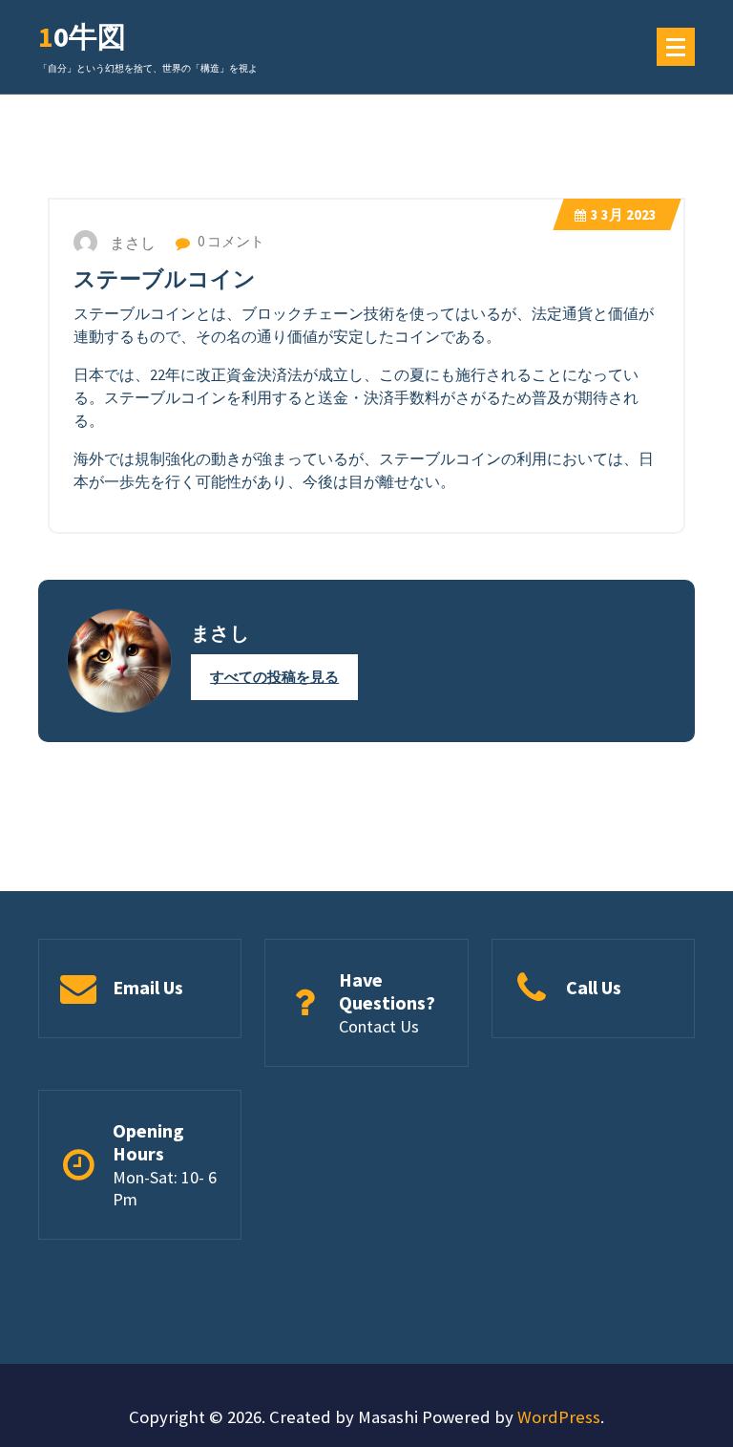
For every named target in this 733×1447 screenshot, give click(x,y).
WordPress (558, 1417)
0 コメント (229, 241)
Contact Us (379, 1026)
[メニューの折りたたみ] (676, 47)
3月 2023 (624, 214)
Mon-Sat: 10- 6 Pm (165, 1188)
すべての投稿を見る (274, 677)
